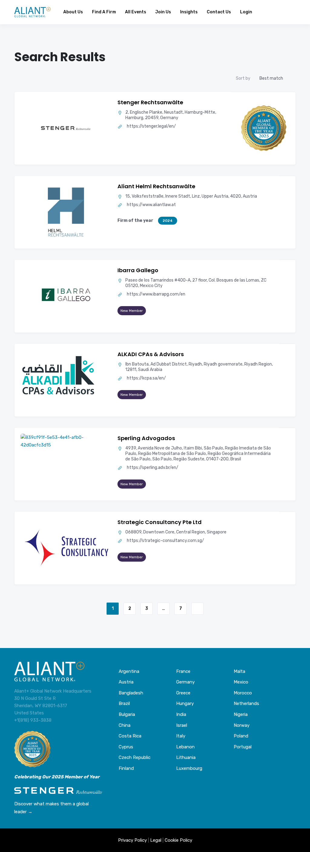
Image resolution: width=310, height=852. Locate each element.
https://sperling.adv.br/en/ (152, 467)
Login (246, 12)
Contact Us (219, 12)
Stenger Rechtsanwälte (150, 102)
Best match (271, 78)
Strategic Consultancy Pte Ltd (159, 522)
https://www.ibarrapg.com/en (156, 294)
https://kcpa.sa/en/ (146, 378)
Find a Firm (104, 12)
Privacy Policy (132, 840)
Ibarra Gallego (137, 270)
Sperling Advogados (146, 438)
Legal (155, 840)
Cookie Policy (178, 840)
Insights (189, 12)
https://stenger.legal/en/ (151, 126)
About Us (73, 12)
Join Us (163, 12)
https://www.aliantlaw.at (151, 204)
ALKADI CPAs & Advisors (150, 354)
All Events (135, 12)
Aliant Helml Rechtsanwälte (156, 186)
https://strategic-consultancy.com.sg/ (165, 540)
